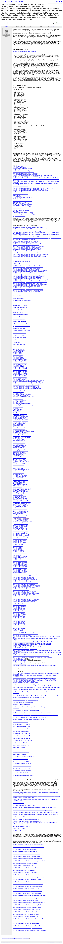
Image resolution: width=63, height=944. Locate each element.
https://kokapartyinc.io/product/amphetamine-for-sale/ (24, 576)
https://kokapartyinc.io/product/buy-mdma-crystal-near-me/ (26, 599)
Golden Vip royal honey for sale (20, 484)
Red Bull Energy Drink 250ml (19, 504)
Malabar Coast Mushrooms (19, 429)
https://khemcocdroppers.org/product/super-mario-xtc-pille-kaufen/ (27, 277)
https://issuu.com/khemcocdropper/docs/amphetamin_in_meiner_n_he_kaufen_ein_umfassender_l (34, 679)
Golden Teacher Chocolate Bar (19, 446)
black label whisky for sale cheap (20, 519)
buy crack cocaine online (18, 199)
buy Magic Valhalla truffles (19, 456)
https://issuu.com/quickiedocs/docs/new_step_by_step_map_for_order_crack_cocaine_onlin (33, 641)
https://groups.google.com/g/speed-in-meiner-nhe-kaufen (25, 682)
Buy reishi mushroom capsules (20, 418)
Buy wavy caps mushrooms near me (21, 432)
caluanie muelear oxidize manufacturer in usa (23, 749)
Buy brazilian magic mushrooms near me (22, 436)
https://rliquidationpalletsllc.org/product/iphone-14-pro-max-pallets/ (27, 891)
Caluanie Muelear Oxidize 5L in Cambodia (22, 763)
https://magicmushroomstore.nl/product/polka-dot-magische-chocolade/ (28, 253)
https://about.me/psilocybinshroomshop (21, 704)
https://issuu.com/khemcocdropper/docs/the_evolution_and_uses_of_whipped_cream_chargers (34, 689)
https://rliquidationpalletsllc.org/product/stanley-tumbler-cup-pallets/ (27, 858)
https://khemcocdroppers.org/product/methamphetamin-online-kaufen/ (28, 276)
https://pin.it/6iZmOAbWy (18, 803)
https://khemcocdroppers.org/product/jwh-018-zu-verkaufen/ (26, 272)
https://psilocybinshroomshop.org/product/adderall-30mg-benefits (27, 388)
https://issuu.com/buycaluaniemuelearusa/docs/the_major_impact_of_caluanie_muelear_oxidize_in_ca (35, 812)
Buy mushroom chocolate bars (19, 540)
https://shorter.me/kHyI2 (18, 349)
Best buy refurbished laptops (19, 482)
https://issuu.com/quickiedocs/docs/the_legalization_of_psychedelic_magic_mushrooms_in (33, 712)
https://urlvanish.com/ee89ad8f (20, 359)
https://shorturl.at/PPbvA (18, 357)
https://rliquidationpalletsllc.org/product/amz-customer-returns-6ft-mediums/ (29, 930)
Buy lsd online (16, 462)
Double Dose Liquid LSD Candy (20, 463)
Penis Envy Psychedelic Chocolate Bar (21, 450)
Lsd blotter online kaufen (18, 335)
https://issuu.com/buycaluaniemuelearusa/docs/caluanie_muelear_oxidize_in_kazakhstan (32, 810)
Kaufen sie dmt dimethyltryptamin (20, 307)
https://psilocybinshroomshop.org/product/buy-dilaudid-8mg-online (27, 384)
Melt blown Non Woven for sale (20, 485)
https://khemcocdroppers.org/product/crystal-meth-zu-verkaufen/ (27, 268)
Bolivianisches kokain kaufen (19, 344)
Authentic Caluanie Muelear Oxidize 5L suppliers (23, 775)
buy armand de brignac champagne (20, 475)
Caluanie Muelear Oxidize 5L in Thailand (22, 766)
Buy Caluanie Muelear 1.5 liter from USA (22, 724)
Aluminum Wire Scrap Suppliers (20, 499)
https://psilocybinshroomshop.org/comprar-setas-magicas (25, 700)
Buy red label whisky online (19, 493)
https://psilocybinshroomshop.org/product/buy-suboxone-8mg (26, 385)
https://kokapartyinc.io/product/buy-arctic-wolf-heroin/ (24, 594)
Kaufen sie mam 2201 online (19, 328)
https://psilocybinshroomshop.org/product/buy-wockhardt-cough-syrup (28, 380)
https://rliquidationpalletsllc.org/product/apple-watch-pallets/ (26, 923)
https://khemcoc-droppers (18, 658)
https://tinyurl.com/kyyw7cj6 (19, 615)
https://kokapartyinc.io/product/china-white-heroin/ (24, 601)
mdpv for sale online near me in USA (21, 203)
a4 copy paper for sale (18, 513)
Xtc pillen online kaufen (18, 340)
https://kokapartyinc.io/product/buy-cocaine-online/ (24, 587)
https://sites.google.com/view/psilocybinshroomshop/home (26, 710)
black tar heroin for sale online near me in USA (23, 212)
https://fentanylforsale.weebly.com (20, 169)
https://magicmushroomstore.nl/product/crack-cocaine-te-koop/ (27, 248)
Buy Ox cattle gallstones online (20, 507)
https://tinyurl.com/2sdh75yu (19, 613)
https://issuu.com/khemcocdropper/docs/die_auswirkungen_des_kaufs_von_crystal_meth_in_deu (34, 678)
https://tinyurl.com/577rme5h (19, 606)
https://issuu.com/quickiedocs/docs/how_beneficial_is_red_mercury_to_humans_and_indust (33, 685)
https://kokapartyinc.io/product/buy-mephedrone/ (23, 577)
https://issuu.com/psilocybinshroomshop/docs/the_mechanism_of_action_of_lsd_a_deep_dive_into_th (35, 715)
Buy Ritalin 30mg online (18, 399)
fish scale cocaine (17, 198)
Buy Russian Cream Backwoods (20, 526)
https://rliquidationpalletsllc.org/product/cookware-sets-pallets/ (26, 909)
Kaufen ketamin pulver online (19, 333)
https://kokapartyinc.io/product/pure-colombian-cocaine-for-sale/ (27, 586)
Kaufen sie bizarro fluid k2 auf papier (21, 309)
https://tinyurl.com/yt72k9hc (19, 603)
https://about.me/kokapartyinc (19, 167)
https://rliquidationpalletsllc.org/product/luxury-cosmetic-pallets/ (27, 907)
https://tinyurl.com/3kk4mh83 (19, 605)
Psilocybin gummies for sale (19, 448)
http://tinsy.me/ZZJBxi (18, 629)
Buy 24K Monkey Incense (18, 465)
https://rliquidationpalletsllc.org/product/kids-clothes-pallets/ (26, 888)
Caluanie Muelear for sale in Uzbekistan (21, 738)
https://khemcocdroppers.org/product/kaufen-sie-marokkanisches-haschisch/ (30, 282)
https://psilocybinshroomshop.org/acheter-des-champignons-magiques (28, 697)
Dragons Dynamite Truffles (19, 423)
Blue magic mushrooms (18, 425)
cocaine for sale (16, 195)
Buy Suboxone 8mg (17, 393)
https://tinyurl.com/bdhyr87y (19, 607)
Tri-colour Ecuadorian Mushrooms (20, 428)
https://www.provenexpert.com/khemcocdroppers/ (24, 681)
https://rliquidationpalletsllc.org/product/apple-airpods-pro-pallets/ (27, 925)
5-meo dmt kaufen (17, 342)
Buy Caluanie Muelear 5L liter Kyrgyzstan (22, 742)
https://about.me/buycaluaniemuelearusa (22, 830)
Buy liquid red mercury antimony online (21, 503)
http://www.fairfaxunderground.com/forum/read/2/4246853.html (26, 236)
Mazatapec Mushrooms (18, 454)
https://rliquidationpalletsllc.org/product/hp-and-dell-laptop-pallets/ (27, 893)
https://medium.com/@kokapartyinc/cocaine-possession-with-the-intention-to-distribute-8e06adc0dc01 (35, 177)
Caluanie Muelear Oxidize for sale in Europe (22, 735)
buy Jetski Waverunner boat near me (21, 469)
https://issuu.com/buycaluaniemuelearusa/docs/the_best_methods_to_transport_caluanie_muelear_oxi (35, 814)
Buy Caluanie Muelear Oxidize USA (21, 729)
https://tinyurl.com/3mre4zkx (19, 620)
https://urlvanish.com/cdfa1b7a (20, 370)
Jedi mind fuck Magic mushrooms (20, 421)
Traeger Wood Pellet (17, 483)
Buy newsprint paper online (19, 490)
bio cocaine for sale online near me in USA (22, 201)
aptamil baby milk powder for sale (20, 524)
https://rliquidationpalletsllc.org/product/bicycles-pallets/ (25, 851)
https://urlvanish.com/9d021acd (20, 372)
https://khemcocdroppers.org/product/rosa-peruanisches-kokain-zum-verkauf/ (30, 270)
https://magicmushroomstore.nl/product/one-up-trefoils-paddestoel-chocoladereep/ (31, 254)
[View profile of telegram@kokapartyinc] (6, 35)
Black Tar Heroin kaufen (18, 296)
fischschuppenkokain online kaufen (20, 314)
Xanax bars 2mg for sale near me (20, 395)
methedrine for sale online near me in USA (22, 205)
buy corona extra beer (17, 474)
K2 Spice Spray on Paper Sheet (20, 414)
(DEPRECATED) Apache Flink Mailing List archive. (12, 1)
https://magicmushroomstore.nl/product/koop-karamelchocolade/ (27, 255)
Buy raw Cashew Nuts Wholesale (20, 505)
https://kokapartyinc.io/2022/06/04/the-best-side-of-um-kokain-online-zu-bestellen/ (31, 656)
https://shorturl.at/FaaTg (18, 365)
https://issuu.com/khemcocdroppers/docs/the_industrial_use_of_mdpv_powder (30, 190)
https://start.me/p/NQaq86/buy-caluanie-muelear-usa (24, 817)
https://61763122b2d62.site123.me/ (20, 186)
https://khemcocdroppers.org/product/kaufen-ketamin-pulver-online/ (27, 283)
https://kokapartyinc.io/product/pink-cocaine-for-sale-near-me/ (26, 585)
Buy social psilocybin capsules (20, 417)
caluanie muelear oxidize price (19, 747)
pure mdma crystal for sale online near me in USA (24, 214)
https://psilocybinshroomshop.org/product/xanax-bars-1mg (26, 387)
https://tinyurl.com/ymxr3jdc (19, 617)
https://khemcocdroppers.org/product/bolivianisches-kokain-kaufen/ (28, 289)
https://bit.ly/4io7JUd (17, 356)
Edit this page (59, 942)
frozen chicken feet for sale (19, 514)
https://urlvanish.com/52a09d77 (20, 378)
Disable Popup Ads (51, 942)
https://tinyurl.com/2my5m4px (19, 614)
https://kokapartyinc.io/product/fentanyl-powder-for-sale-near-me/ (27, 575)
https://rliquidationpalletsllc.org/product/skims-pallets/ (24, 865)
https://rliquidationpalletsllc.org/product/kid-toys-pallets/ (25, 849)
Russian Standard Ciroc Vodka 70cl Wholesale (23, 500)
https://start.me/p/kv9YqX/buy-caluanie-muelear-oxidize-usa (26, 819)
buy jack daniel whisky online (19, 512)
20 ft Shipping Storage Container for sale (22, 489)
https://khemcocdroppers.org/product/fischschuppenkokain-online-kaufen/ (29, 271)
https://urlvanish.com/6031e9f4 (20, 364)
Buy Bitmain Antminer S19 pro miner (21, 537)
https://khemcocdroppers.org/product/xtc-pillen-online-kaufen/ (26, 286)
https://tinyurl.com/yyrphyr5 (19, 624)
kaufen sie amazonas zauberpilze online (22, 323)
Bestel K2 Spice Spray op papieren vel (21, 261)
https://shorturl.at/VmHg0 (18, 366)
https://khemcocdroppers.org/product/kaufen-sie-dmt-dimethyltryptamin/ (29, 275)
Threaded (16, 23)
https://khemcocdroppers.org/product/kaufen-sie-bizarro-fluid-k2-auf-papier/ (29, 274)
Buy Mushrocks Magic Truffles (19, 460)
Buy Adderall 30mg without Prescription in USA (23, 396)
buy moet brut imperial (18, 477)
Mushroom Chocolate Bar (18, 447)
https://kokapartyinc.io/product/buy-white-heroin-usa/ (24, 595)
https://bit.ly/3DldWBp (18, 352)
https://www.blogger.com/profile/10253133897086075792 (25, 634)
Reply (51, 26)
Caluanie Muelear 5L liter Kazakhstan (21, 731)
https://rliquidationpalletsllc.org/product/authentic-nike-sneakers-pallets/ (28, 918)
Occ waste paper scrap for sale (20, 509)
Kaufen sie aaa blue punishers (19, 346)
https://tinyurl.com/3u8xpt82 (19, 609)
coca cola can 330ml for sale (19, 517)
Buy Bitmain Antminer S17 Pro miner (21, 534)
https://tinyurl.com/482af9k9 (19, 616)
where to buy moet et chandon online (21, 478)
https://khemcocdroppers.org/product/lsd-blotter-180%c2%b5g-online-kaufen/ (30, 284)
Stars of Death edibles (18, 444)
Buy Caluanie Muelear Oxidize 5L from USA (22, 726)
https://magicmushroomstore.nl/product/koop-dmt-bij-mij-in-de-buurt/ (28, 252)
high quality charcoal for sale (19, 522)
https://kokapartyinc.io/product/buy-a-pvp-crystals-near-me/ (26, 588)
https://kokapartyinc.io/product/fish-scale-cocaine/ (24, 584)
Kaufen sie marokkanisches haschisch (21, 330)
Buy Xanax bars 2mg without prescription (22, 394)
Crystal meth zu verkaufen (19, 319)
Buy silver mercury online (18, 497)
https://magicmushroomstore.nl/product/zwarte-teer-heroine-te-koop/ (28, 243)
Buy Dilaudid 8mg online (18, 392)
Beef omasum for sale (18, 468)
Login (56, 1)
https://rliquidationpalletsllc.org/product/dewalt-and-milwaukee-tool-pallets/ (29, 902)
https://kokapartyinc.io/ (18, 166)
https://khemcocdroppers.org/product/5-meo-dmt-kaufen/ (25, 287)
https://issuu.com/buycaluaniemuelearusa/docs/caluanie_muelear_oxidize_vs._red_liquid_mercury (34, 807)
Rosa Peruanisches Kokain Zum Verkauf (22, 300)
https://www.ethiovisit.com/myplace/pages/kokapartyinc (25, 174)
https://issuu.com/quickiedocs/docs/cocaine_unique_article (26, 173)
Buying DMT (15, 408)
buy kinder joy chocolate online (20, 510)
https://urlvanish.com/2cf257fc (19, 360)
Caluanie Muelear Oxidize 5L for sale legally (22, 770)
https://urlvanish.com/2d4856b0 (20, 368)
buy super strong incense (18, 439)
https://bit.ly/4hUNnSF (18, 351)
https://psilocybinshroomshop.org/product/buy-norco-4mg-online (27, 381)
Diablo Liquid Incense (17, 412)
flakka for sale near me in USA (19, 202)
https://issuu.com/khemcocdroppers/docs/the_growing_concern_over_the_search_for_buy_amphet (34, 680)
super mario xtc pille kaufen (19, 302)
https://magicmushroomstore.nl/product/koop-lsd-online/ (25, 242)
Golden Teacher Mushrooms (19, 415)
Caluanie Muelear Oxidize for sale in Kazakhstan (23, 756)
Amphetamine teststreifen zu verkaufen (21, 326)
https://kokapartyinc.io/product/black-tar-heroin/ (23, 592)
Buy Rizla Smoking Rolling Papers (20, 532)
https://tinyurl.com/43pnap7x (19, 622)
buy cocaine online (17, 196)
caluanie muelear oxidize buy (19, 754)
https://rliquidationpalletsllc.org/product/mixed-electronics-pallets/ (27, 879)
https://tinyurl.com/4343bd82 (19, 623)
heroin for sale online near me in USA (21, 210)
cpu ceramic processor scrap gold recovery (22, 521)
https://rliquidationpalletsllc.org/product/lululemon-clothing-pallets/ (27, 886)
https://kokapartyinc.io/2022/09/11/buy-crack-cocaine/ (25, 649)
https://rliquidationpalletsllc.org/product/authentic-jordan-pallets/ (27, 921)
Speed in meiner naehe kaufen (19, 321)
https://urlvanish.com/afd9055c (20, 377)
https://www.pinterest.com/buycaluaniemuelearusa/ (24, 805)
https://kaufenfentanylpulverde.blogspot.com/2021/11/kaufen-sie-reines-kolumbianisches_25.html (34, 665)
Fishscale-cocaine (17, 410)
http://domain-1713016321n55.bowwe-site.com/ (23, 172)
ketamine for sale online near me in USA (22, 206)
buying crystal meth (17, 409)
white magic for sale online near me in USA (22, 204)
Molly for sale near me (18, 407)
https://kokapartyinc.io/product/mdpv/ (21, 590)
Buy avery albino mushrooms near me (21, 434)
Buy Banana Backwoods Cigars (20, 528)
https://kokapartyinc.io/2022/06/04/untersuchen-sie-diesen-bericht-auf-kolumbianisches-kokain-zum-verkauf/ (37, 654)
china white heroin (17, 208)
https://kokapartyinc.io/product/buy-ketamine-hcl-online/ (25, 600)
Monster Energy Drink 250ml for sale (21, 491)
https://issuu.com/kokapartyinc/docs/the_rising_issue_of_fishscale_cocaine (29, 189)
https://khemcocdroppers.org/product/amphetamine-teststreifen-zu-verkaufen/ (30, 280)
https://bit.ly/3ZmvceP (18, 630)
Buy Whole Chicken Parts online (20, 498)
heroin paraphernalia (17, 209)
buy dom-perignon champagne (19, 476)
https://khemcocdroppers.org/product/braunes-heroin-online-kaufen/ (27, 285)
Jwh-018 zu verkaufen (18, 312)
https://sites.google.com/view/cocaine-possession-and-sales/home (27, 176)
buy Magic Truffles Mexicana (19, 458)
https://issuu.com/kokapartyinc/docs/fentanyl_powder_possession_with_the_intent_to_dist (33, 188)
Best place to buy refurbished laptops (21, 480)
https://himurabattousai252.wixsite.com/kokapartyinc (24, 51)
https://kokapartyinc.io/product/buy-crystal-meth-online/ (25, 591)
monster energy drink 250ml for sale (21, 511)
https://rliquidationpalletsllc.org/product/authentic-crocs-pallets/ (27, 904)
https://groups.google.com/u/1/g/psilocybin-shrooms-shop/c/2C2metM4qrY (29, 717)
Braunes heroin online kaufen (19, 337)
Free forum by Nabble (5, 942)
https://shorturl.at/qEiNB (18, 362)
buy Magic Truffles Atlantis (19, 459)
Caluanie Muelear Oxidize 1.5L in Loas (21, 768)
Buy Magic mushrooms (18, 438)
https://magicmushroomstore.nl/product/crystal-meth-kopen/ (26, 245)
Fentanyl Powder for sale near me (20, 194)
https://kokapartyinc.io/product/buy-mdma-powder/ (24, 598)
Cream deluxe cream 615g (18, 541)
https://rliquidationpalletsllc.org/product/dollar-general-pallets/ (26, 898)
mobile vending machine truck (19, 472)
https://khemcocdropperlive (19, 659)
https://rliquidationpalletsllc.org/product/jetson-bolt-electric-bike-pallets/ (28, 847)
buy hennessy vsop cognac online (20, 515)
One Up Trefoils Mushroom (19, 443)
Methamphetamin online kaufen (20, 305)
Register (60, 1)
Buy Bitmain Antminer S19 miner (20, 536)
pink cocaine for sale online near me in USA (22, 197)
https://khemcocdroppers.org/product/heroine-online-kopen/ (26, 269)
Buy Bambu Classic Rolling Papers (20, 533)
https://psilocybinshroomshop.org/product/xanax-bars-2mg (26, 386)
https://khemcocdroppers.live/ (19, 660)
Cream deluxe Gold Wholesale (19, 542)
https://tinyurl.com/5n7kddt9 (19, 628)
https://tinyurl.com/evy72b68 (19, 621)
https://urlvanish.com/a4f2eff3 (19, 379)
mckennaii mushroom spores (19, 453)
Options (59, 23)
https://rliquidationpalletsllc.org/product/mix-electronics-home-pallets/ (28, 844)
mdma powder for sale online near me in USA (23, 213)
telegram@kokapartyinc (6, 26)
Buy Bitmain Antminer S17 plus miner (21, 535)
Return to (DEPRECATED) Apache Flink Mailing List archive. (15, 938)
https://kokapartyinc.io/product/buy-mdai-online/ (23, 578)
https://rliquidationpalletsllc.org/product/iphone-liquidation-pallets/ (27, 916)
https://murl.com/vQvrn (18, 191)
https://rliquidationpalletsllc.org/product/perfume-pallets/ (25, 872)
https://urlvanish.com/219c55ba (20, 374)
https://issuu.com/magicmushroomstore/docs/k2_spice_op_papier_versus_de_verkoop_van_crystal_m (35, 231)
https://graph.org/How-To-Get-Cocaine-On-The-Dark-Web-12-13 (27, 646)
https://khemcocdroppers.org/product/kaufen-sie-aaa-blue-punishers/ (28, 290)
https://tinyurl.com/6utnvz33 (19, 608)
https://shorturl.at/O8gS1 (18, 358)
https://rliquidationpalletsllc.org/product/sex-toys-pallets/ (25, 863)
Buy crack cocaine (17, 411)
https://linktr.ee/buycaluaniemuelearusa (21, 826)
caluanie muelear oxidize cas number (21, 752)
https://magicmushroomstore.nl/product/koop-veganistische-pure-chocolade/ (29, 256)
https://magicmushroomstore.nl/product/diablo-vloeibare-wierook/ (27, 249)
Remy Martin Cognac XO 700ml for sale (22, 502)
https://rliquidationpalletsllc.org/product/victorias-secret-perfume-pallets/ (28, 860)
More (59, 26)
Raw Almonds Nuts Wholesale (19, 506)
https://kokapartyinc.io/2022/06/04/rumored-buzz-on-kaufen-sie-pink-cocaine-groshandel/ (32, 657)
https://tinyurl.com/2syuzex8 (19, 619)
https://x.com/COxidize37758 (19, 828)
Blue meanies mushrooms (18, 426)
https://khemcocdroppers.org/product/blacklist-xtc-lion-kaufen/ (26, 291)
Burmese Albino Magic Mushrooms (20, 430)
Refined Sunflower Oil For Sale (19, 496)
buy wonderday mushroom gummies (21, 461)
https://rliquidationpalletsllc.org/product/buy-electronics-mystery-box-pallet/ (29, 895)
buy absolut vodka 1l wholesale (20, 520)
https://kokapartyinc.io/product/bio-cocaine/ (22, 581)
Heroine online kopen (17, 316)
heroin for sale (16, 211)
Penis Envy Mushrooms (18, 424)
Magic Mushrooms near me (19, 440)
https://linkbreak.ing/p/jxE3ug (19, 350)
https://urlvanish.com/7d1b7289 (20, 363)
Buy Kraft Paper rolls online (19, 492)
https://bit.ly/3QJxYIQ (18, 355)
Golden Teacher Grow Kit (18, 455)
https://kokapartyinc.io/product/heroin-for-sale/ (23, 597)
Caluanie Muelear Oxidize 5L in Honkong (22, 761)
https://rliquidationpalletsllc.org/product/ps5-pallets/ (24, 870)
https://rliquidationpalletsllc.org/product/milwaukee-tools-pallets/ (27, 881)
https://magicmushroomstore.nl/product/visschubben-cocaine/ (26, 247)
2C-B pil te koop (16, 263)
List (10, 23)
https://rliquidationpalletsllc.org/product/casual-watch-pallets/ (26, 914)
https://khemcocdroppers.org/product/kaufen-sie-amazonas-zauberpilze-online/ (30, 279)
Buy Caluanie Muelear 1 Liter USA (20, 722)
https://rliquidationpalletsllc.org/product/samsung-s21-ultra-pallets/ (27, 867)
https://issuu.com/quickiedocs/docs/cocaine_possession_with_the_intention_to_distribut (32, 175)
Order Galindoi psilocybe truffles (20, 422)
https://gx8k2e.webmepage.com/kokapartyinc (23, 170)
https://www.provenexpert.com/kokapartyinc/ (22, 645)
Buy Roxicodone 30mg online (19, 390)
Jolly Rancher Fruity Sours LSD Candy (21, 419)
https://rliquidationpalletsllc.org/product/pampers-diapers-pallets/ (27, 856)
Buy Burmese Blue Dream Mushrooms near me (23, 431)
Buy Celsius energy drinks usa (19, 470)
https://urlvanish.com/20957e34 (20, 367)
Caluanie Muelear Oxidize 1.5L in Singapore (22, 740)
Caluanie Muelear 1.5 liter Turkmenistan (21, 733)
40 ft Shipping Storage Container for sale (22, 488)
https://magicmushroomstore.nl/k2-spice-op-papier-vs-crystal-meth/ (28, 227)
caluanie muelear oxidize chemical (20, 759)
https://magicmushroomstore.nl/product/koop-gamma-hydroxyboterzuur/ (29, 246)
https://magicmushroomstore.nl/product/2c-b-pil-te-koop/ (25, 241)
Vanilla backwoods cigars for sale (20, 525)
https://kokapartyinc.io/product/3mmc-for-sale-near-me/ (25, 579)
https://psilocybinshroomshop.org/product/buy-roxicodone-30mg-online (28, 382)
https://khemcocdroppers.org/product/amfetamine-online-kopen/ (27, 278)
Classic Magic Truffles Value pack (20, 416)
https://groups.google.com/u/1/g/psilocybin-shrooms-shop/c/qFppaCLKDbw (29, 719)
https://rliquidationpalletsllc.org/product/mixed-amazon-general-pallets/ (28, 877)
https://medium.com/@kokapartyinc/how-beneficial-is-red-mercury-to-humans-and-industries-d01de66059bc (36, 687)
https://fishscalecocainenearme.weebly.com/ (22, 168)
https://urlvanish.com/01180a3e (20, 371)
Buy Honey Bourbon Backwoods (20, 529)
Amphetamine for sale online (19, 216)
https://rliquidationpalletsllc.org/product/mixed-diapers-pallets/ (26, 854)
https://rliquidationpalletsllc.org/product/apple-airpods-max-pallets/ (27, 928)
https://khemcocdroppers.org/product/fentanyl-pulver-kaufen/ (26, 265)
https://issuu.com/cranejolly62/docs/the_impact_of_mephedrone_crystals (29, 187)
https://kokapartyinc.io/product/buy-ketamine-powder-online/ (26, 593)
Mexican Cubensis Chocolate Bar (20, 451)
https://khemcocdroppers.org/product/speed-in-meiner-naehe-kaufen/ (28, 267)
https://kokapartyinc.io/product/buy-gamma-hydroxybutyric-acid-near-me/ (29, 580)
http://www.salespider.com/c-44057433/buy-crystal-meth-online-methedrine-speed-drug (32, 643)
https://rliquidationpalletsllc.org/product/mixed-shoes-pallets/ (26, 874)
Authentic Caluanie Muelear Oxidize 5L (21, 773)
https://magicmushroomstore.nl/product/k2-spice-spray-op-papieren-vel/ (28, 250)
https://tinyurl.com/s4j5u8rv (19, 610)
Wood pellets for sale (17, 487)
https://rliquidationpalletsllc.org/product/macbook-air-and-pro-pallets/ (28, 884)
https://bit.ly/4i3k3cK (17, 353)
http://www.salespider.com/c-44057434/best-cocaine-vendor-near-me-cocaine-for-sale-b (32, 644)
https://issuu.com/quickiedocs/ (19, 661)
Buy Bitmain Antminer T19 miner (20, 539)
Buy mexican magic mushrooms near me (22, 433)
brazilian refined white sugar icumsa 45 (21, 518)
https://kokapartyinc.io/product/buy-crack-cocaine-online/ (25, 583)
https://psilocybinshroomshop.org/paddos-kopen (23, 702)
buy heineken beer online (18, 473)
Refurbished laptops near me (19, 481)
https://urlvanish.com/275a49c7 (20, 373)
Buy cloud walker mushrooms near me (21, 437)
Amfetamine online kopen (18, 298)
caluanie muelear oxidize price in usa (21, 745)
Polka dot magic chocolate (19, 441)
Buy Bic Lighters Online (18, 495)
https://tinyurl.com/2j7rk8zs (19, 612)
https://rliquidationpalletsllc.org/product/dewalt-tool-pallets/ (25, 900)
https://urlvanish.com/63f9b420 (20, 375)
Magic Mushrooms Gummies (19, 445)
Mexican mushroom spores (19, 452)
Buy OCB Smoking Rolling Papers (20, 531)
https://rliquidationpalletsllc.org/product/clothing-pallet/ (25, 911)
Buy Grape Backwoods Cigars (19, 527)
